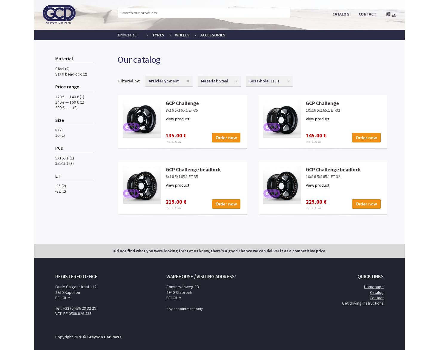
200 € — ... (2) (66, 107)
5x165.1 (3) (64, 163)
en (393, 15)
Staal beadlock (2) (71, 74)
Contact (377, 297)
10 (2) (60, 135)
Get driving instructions (363, 303)
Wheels (182, 35)
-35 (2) (60, 185)
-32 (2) (60, 191)
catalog (340, 14)
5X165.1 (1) (64, 158)
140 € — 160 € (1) (69, 102)
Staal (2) (62, 68)
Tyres (158, 35)
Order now (226, 137)
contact (367, 14)
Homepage (374, 286)
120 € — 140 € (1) (69, 96)
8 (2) (59, 130)
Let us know (198, 251)
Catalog (377, 292)
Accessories (212, 35)
